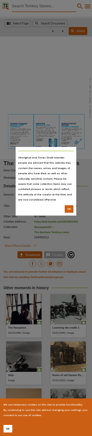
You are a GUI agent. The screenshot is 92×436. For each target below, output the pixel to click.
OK (69, 209)
